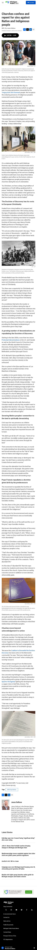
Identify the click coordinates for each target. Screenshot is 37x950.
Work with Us (6, 921)
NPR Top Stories (11, 789)
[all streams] (34, 948)
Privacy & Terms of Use (9, 935)
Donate (31, 2)
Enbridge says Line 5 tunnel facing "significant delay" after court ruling (18, 839)
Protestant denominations (11, 340)
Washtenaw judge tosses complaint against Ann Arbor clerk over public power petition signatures (18, 854)
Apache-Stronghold (8, 682)
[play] (3, 948)
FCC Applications (8, 939)
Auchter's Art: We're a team (10, 861)
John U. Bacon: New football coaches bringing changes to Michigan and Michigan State (16, 847)
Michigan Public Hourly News (11, 928)
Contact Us (6, 917)
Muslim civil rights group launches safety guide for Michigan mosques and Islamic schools (18, 875)
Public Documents (8, 924)
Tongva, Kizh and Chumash (11, 92)
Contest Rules (7, 932)
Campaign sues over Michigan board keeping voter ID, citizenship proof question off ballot (18, 868)
